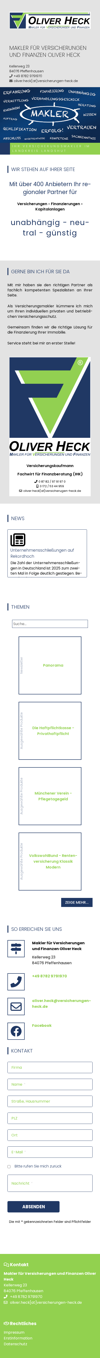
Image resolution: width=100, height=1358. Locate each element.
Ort (14, 1135)
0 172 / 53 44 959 (52, 486)
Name (16, 1084)
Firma (16, 1067)
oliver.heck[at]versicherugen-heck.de (52, 491)
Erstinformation (18, 1338)
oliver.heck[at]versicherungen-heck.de (46, 81)
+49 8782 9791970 (28, 76)
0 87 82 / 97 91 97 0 (52, 481)
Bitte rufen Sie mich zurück (38, 1166)
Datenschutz (15, 1344)
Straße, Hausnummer (30, 1101)
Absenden (33, 1207)
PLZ (14, 1118)
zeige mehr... (77, 902)
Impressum (14, 1332)
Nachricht (20, 1183)
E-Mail (17, 1152)
